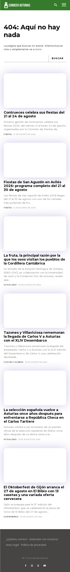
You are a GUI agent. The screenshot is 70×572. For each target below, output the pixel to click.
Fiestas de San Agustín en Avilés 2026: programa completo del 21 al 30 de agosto (34, 186)
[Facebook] (25, 566)
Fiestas (8, 134)
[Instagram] (32, 566)
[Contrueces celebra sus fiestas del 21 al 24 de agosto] (35, 90)
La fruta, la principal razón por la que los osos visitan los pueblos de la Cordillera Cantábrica (34, 259)
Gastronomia (11, 517)
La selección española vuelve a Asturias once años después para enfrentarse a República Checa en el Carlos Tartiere (34, 416)
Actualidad (10, 285)
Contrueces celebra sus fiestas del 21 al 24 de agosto (34, 114)
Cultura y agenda (14, 362)
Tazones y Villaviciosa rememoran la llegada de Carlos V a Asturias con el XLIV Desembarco (34, 336)
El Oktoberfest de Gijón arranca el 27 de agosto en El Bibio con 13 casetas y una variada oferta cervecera (34, 493)
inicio (38, 49)
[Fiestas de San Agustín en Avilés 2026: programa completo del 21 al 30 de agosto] (35, 160)
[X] (38, 566)
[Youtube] (44, 566)
